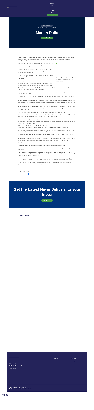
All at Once (24, 296)
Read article (23, 250)
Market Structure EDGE (30, 148)
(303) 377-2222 (12, 368)
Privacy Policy (82, 388)
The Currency (25, 238)
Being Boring (54, 331)
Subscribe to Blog (47, 38)
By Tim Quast (41, 27)
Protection (53, 274)
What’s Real (24, 331)
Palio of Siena (50, 92)
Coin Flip (52, 239)
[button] (24, 174)
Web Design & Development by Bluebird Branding (20, 388)
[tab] (47, 38)
